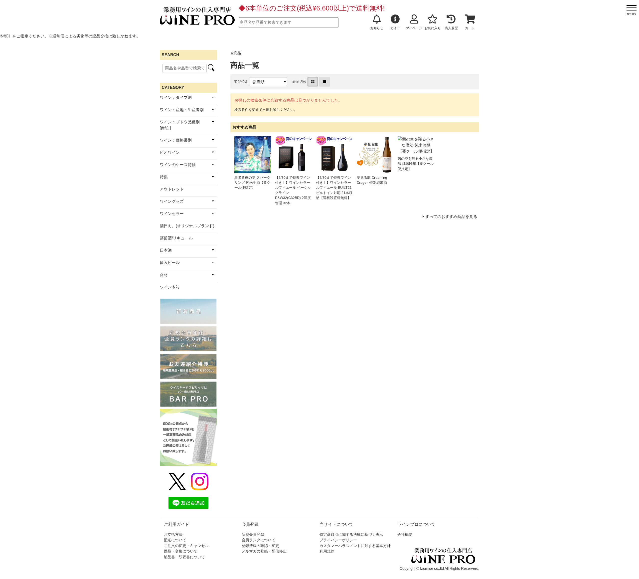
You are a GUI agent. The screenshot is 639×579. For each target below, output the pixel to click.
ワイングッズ (172, 201)
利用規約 (327, 551)
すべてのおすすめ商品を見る (451, 216)
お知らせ (376, 28)
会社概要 (404, 534)
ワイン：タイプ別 (176, 97)
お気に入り (433, 28)
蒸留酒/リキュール (176, 238)
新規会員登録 (253, 534)
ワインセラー (172, 213)
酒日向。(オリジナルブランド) (187, 226)
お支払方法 (173, 534)
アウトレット (172, 189)
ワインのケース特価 (178, 165)
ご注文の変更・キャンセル (186, 546)
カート (470, 28)
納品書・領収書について (184, 557)
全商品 (235, 53)
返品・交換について (180, 551)
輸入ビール (170, 262)
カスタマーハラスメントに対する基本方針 (355, 546)
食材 (164, 275)
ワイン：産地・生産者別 (182, 110)
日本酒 (166, 250)
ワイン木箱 (170, 287)
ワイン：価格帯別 (176, 140)
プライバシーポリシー (338, 540)
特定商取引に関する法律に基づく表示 (351, 534)
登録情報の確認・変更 (260, 546)
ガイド (395, 28)
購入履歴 (451, 28)
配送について (175, 540)
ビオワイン (170, 152)
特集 (164, 177)
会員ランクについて (258, 540)
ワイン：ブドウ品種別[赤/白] (180, 125)
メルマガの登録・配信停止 (264, 551)
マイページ (414, 28)
